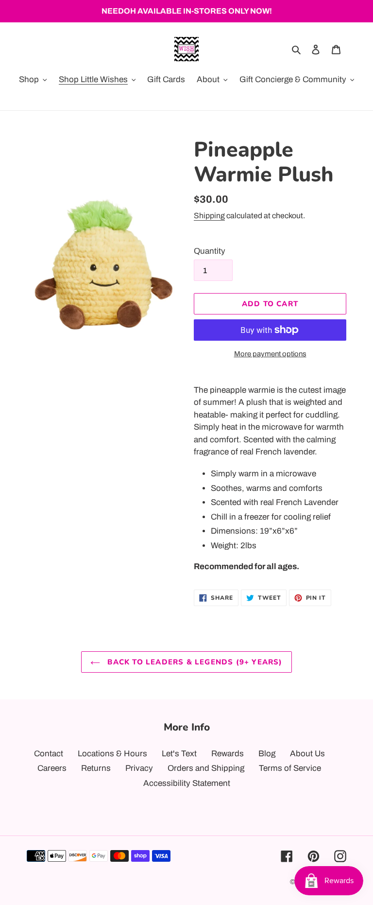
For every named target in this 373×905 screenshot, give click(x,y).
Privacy (139, 768)
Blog (266, 753)
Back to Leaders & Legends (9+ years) (193, 662)
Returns (96, 768)
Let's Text (179, 753)
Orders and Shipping (206, 768)
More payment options (270, 354)
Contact (48, 753)
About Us (307, 753)
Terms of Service (290, 768)
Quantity (209, 251)
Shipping (209, 215)
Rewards (227, 753)
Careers (52, 768)
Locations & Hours (112, 753)
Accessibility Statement (186, 783)
